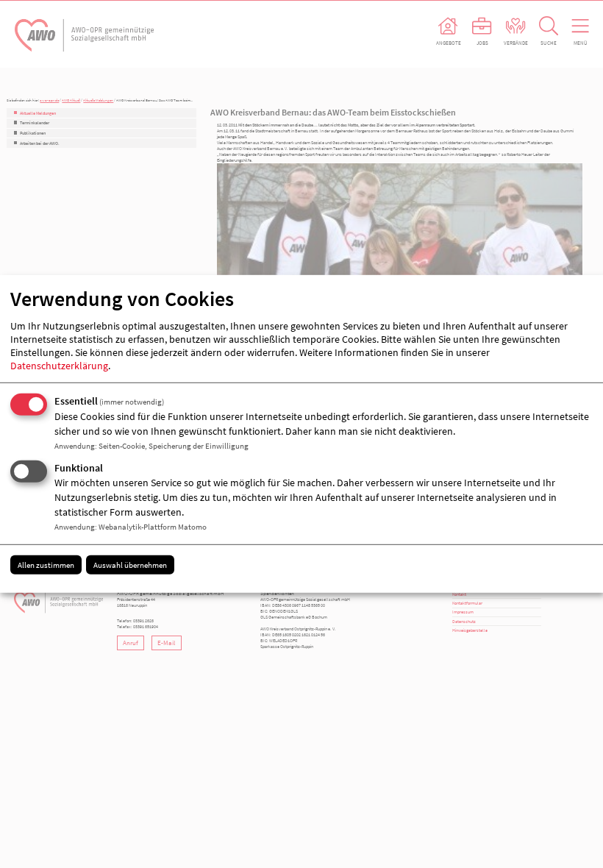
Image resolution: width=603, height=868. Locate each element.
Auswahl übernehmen (130, 564)
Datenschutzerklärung (59, 365)
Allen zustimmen (46, 564)
